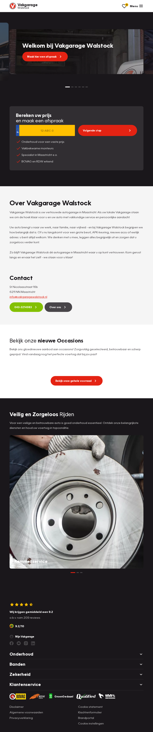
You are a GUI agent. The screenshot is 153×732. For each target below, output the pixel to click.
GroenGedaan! (63, 696)
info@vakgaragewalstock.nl (28, 296)
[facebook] (12, 643)
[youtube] (19, 643)
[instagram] (26, 643)
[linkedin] (33, 643)
